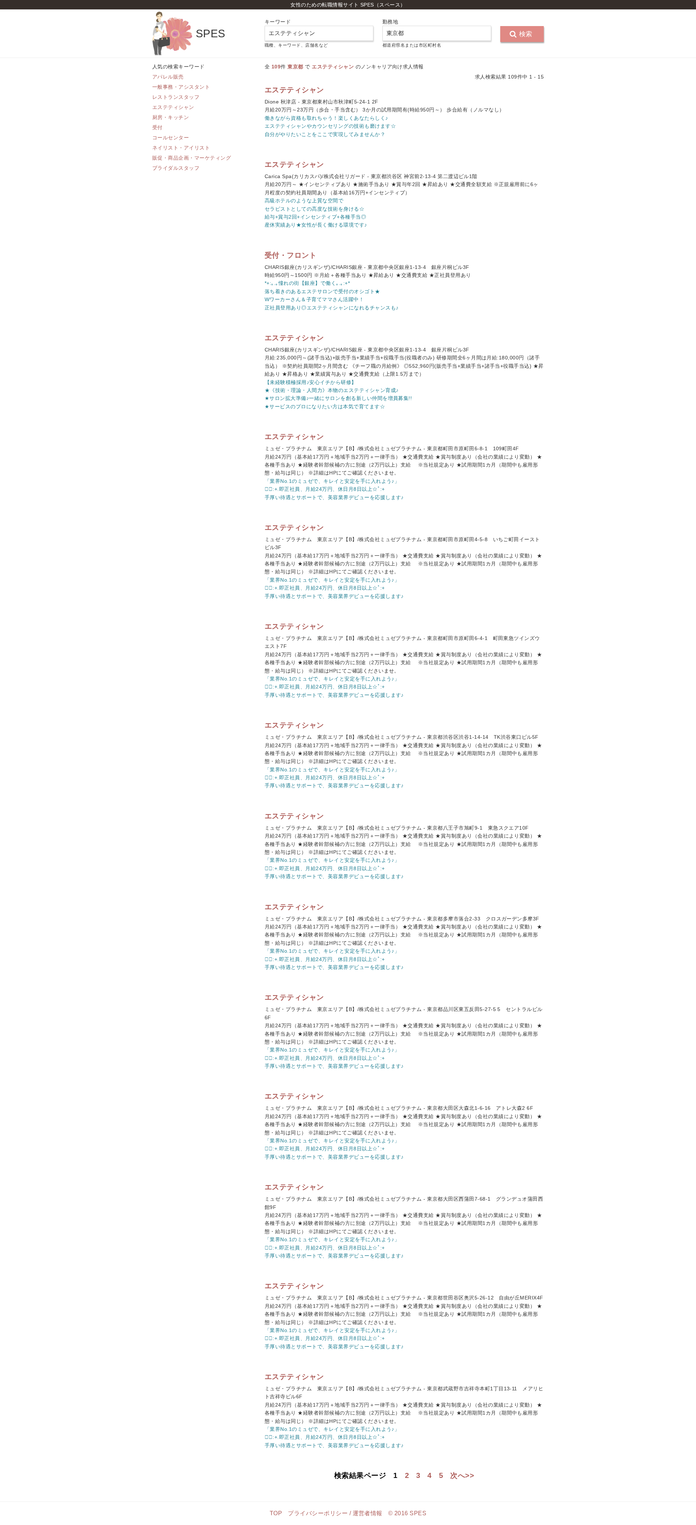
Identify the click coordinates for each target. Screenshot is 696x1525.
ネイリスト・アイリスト (181, 148)
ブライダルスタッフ (175, 168)
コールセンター (170, 137)
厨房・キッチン (170, 117)
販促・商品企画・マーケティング (191, 158)
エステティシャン (173, 107)
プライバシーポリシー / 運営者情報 (335, 1513)
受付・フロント (290, 255)
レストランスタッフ (175, 97)
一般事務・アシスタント (181, 87)
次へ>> (462, 1475)
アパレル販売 (168, 77)
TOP (276, 1513)
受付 (157, 127)
